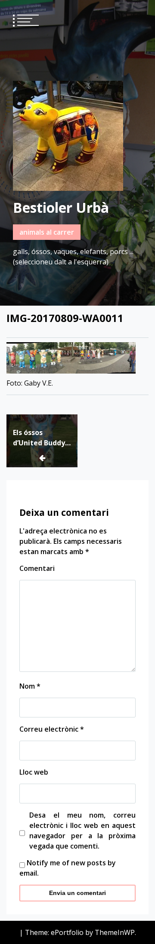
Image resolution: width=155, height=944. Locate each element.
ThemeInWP (115, 932)
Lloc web (33, 772)
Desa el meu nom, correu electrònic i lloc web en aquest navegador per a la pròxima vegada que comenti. (82, 830)
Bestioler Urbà (61, 207)
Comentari (37, 568)
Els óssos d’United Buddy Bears (39, 438)
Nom (29, 686)
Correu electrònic (51, 729)
